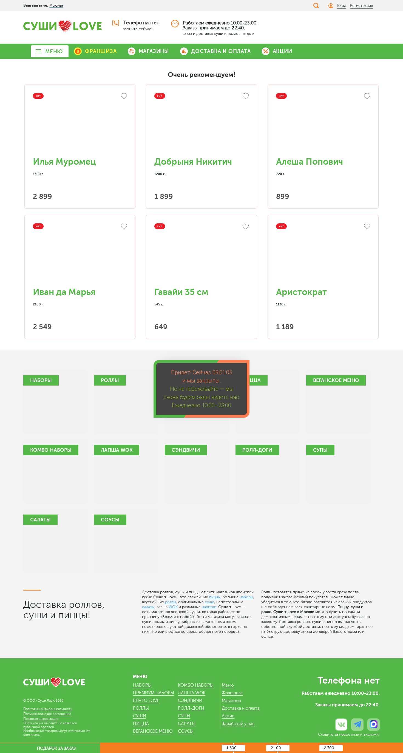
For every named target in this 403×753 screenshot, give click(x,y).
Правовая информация (40, 719)
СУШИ (139, 715)
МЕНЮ (54, 51)
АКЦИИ (282, 51)
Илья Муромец (64, 162)
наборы (246, 597)
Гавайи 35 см (181, 292)
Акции (228, 715)
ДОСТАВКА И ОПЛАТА (221, 51)
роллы (170, 602)
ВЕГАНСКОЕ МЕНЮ (153, 731)
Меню (228, 685)
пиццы (214, 597)
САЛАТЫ (186, 723)
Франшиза (232, 692)
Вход (341, 6)
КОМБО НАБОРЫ (196, 685)
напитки (209, 607)
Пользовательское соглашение (47, 714)
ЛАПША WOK (191, 692)
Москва (56, 5)
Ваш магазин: (35, 5)
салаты (148, 607)
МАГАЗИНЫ (154, 51)
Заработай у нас (238, 723)
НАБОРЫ (142, 685)
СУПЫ (184, 715)
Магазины (231, 700)
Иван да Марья (64, 292)
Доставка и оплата (241, 708)
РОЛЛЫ (141, 708)
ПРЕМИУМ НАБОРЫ (153, 692)
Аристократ (301, 292)
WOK (173, 607)
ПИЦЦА (141, 723)
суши (209, 602)
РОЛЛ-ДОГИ (191, 708)
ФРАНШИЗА (101, 51)
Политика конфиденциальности (47, 709)
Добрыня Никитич (193, 162)
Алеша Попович (309, 162)
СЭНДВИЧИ (190, 700)
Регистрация (361, 6)
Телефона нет (141, 22)
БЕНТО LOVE (146, 700)
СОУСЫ (186, 731)
